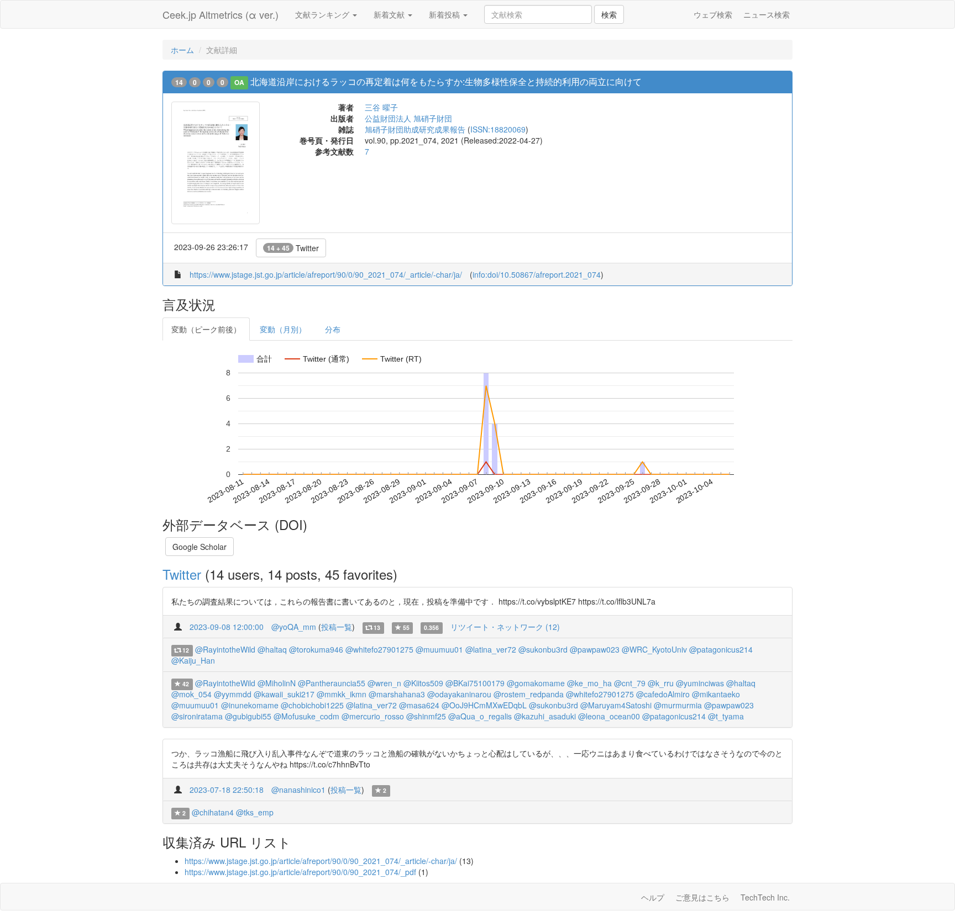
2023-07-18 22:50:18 (227, 789)
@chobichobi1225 (312, 705)
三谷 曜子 (381, 107)
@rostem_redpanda (529, 694)
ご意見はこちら (702, 897)
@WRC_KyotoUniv (654, 649)
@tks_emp (255, 812)
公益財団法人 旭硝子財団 (408, 118)
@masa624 (419, 705)
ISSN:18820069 (498, 129)
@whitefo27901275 (379, 649)
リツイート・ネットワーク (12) (505, 626)
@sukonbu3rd (543, 649)
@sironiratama (197, 716)
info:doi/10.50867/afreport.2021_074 (537, 274)
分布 (332, 329)
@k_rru (661, 682)
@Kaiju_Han (193, 660)
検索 (609, 14)
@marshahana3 (397, 694)
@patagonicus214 (721, 649)
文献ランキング (323, 14)
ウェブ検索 (713, 14)
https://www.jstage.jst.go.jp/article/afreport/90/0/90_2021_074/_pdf (300, 871)
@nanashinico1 (298, 789)
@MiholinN (277, 682)
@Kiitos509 (423, 682)
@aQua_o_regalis (480, 716)
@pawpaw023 (595, 649)
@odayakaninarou (459, 694)
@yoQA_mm (293, 626)
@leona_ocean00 (609, 716)
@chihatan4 (213, 812)
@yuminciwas (700, 682)
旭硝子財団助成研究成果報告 (415, 129)
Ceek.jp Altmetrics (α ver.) (220, 14)
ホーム (182, 49)
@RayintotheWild (225, 649)
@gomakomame (536, 682)
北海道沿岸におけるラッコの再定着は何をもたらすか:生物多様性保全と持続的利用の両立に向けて (446, 81)
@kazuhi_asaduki (545, 716)
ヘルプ (652, 897)
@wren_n (384, 682)
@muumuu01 (439, 649)
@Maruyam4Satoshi (616, 705)
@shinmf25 (426, 716)
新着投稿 (445, 14)
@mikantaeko (716, 694)
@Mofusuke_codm (306, 716)
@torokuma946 (316, 649)
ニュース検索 (766, 14)
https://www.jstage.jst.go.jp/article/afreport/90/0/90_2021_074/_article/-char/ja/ (326, 274)
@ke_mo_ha (589, 682)
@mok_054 (191, 694)
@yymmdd (232, 694)
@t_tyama (726, 716)
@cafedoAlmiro (663, 694)
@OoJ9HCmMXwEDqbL (484, 705)
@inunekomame (250, 705)
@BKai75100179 (475, 682)
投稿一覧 (336, 626)
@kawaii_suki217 (284, 694)
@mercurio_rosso (373, 716)
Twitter (293, 247)
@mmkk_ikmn (341, 694)
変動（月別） (283, 329)
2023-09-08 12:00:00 (227, 626)
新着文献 (390, 14)
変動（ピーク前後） (206, 329)
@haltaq (272, 649)
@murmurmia (678, 705)
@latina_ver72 (490, 649)
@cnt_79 (630, 682)
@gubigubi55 (248, 716)
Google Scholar (199, 546)
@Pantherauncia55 (331, 682)
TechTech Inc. (765, 897)
